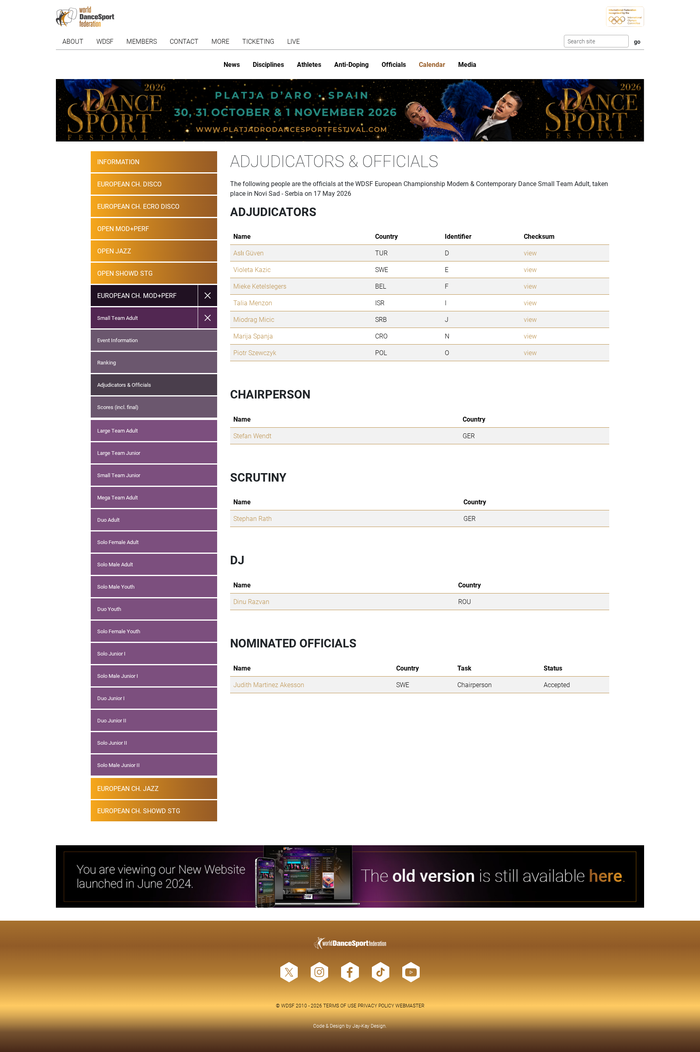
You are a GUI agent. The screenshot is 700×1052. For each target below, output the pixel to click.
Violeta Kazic (252, 269)
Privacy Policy (376, 1005)
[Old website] (350, 876)
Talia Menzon (252, 302)
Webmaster (410, 1005)
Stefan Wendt (252, 435)
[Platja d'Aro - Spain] (350, 110)
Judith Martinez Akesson (268, 684)
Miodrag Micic (253, 319)
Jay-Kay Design (369, 1025)
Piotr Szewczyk (254, 352)
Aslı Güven (248, 253)
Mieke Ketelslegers (259, 286)
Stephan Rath (252, 518)
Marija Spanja (253, 336)
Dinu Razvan (251, 601)
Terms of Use (339, 1005)
